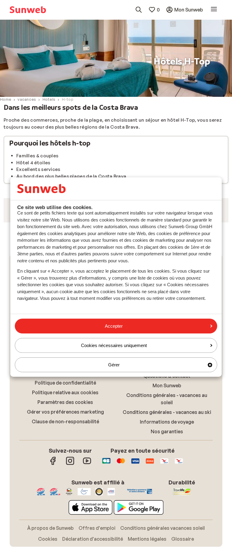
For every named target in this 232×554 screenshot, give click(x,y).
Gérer (114, 364)
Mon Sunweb (167, 464)
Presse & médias (167, 417)
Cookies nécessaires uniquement (114, 345)
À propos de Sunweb (166, 398)
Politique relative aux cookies (65, 471)
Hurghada (65, 398)
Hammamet (65, 408)
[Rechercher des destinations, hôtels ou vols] (139, 10)
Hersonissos (65, 417)
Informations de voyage (167, 500)
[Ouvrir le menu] (213, 9)
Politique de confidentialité (65, 461)
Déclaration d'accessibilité (167, 427)
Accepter (114, 326)
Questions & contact (166, 454)
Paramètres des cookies (65, 480)
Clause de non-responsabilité (65, 500)
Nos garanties (167, 510)
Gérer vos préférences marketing (65, 490)
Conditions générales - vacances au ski (167, 490)
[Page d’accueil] (28, 9)
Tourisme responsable (166, 408)
